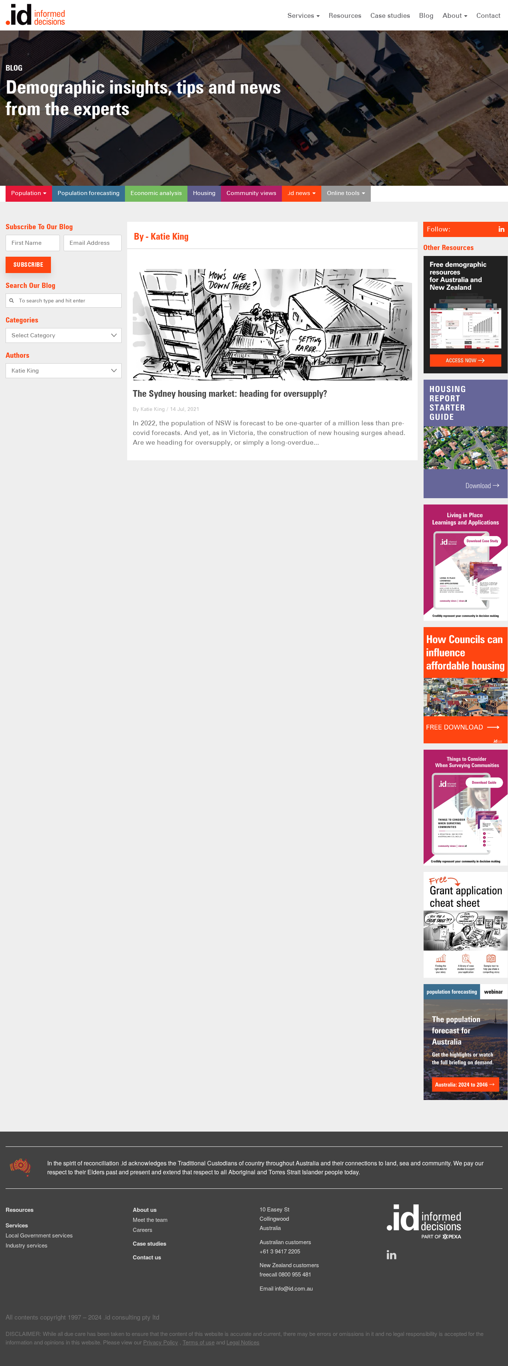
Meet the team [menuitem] (150, 1219)
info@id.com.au (294, 1288)
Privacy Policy (160, 1342)
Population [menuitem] (26, 193)
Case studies (390, 15)
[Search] (11, 300)
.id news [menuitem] (298, 193)
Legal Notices (243, 1342)
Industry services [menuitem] (27, 1245)
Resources (345, 15)
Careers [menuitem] (142, 1229)
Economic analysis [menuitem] (156, 193)
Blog (426, 15)
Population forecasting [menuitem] (88, 193)
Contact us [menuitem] (147, 1257)
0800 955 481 (295, 1274)
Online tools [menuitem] (343, 193)
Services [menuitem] (17, 1225)
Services (300, 15)
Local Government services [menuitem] (39, 1235)
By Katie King (149, 409)
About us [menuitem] (145, 1210)
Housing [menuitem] (204, 193)
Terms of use (199, 1342)
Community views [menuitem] (251, 193)
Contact (488, 15)
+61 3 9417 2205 (280, 1251)
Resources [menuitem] (19, 1210)
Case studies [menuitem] (149, 1243)
